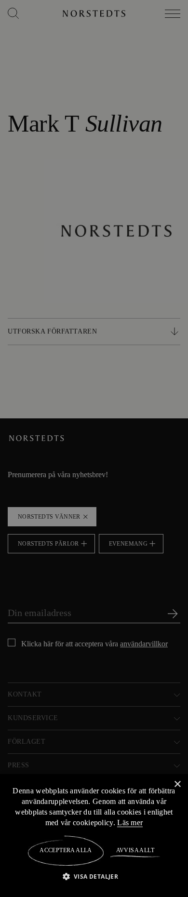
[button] (94, 876)
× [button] (177, 784)
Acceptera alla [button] (66, 850)
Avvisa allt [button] (134, 850)
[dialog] (94, 448)
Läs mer (160, 822)
